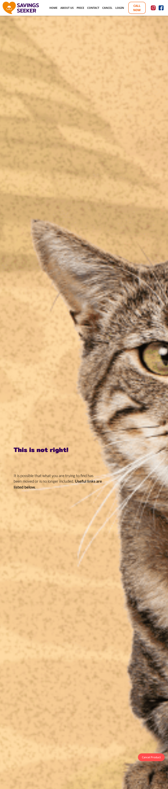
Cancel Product (151, 757)
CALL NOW (137, 8)
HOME (53, 8)
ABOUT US (67, 8)
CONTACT (93, 8)
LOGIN (119, 8)
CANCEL (107, 8)
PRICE (80, 8)
